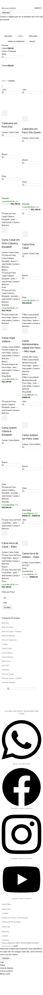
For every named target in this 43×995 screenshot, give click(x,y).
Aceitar (5, 958)
